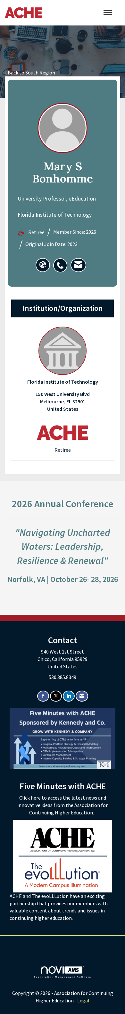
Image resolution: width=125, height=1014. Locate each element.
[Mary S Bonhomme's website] (43, 265)
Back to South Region (31, 72)
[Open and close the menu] (80, 13)
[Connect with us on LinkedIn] (69, 696)
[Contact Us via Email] (82, 696)
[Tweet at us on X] (56, 696)
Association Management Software (62, 977)
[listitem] (62, 261)
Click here (30, 797)
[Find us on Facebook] (43, 696)
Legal (83, 1000)
